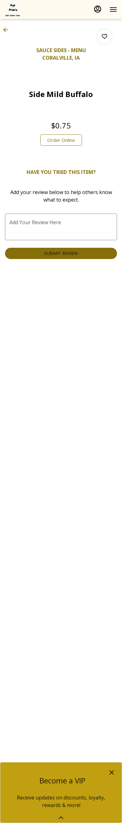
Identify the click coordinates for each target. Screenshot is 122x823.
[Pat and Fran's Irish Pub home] (33, 9)
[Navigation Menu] (113, 9)
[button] (7, 30)
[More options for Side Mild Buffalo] (104, 36)
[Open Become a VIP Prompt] (61, 817)
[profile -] (97, 9)
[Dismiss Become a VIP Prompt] (111, 772)
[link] (61, 140)
